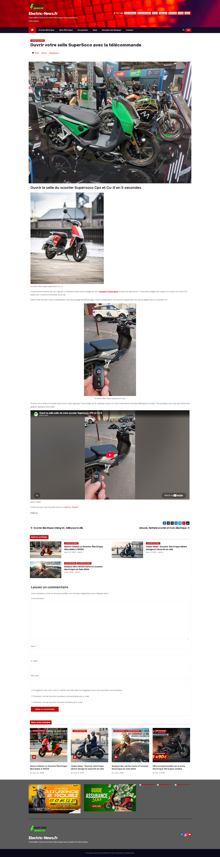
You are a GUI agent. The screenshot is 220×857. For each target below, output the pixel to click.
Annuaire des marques (111, 30)
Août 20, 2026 (70, 552)
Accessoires (83, 30)
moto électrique (130, 13)
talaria (155, 13)
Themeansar (129, 853)
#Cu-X (44, 53)
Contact (129, 30)
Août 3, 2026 (151, 552)
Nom (34, 646)
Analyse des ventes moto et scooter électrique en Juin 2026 (83, 568)
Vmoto (180, 13)
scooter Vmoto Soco (108, 291)
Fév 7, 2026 (160, 773)
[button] (183, 30)
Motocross (172, 13)
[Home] (32, 30)
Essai (95, 30)
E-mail (34, 661)
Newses (119, 853)
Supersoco (163, 13)
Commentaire (38, 598)
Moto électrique (66, 30)
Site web (35, 675)
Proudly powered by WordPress (97, 853)
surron (187, 13)
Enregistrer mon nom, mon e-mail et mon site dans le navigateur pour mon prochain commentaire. (77, 690)
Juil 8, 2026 (69, 572)
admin (80, 552)
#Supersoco (53, 53)
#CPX (37, 53)
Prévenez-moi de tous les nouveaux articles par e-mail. (57, 702)
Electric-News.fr (43, 13)
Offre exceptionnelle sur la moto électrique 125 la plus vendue (169, 767)
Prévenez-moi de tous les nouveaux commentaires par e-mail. (61, 696)
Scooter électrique (144, 13)
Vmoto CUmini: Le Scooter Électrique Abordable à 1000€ (83, 548)
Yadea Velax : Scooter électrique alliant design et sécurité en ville (166, 548)
